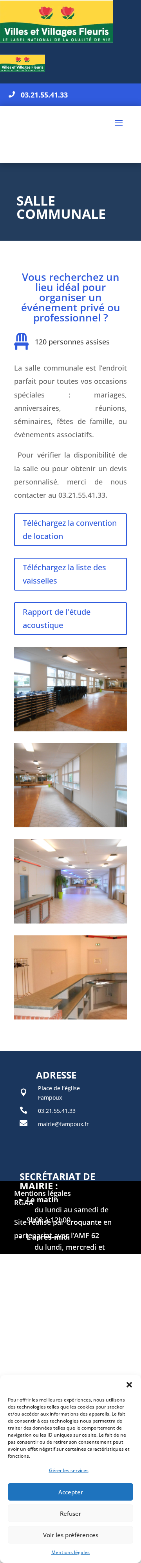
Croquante (83, 1222)
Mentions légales (70, 1552)
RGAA (23, 1202)
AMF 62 (86, 1235)
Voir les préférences (70, 1535)
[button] (129, 1385)
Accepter (70, 1492)
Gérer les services (69, 1470)
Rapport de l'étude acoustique (56, 618)
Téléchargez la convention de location (70, 529)
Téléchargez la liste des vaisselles (64, 574)
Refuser (70, 1513)
